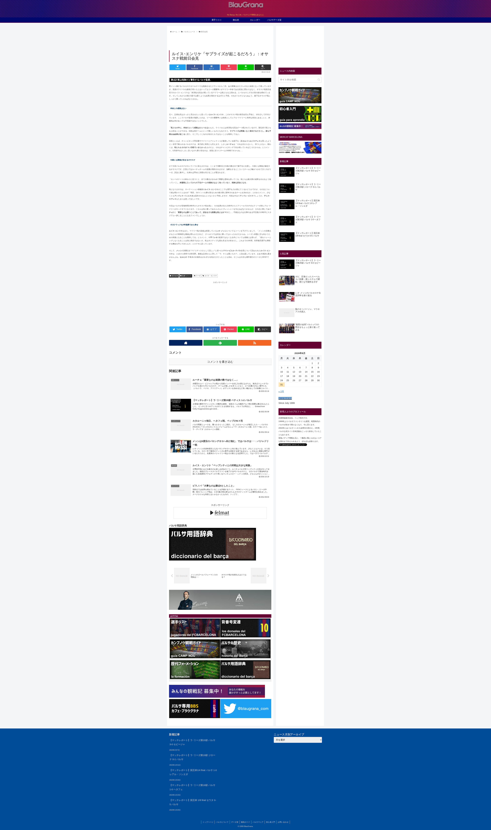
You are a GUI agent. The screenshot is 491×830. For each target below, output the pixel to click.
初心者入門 (270, 822)
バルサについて (222, 822)
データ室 (234, 822)
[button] (319, 79)
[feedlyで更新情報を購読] (220, 343)
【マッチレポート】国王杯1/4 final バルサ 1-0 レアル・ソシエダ (193, 772)
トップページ (208, 822)
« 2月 (281, 391)
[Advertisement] (220, 40)
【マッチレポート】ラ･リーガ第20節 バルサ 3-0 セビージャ (192, 742)
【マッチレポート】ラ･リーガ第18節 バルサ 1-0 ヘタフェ (192, 787)
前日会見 (175, 276)
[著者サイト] (185, 343)
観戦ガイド (245, 822)
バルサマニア (258, 822)
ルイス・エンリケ (211, 276)
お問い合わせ (283, 822)
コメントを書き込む (220, 361)
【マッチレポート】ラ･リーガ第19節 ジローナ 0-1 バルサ (192, 757)
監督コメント (186, 276)
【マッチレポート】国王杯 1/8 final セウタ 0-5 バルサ (193, 802)
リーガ (198, 276)
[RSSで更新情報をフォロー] (254, 343)
